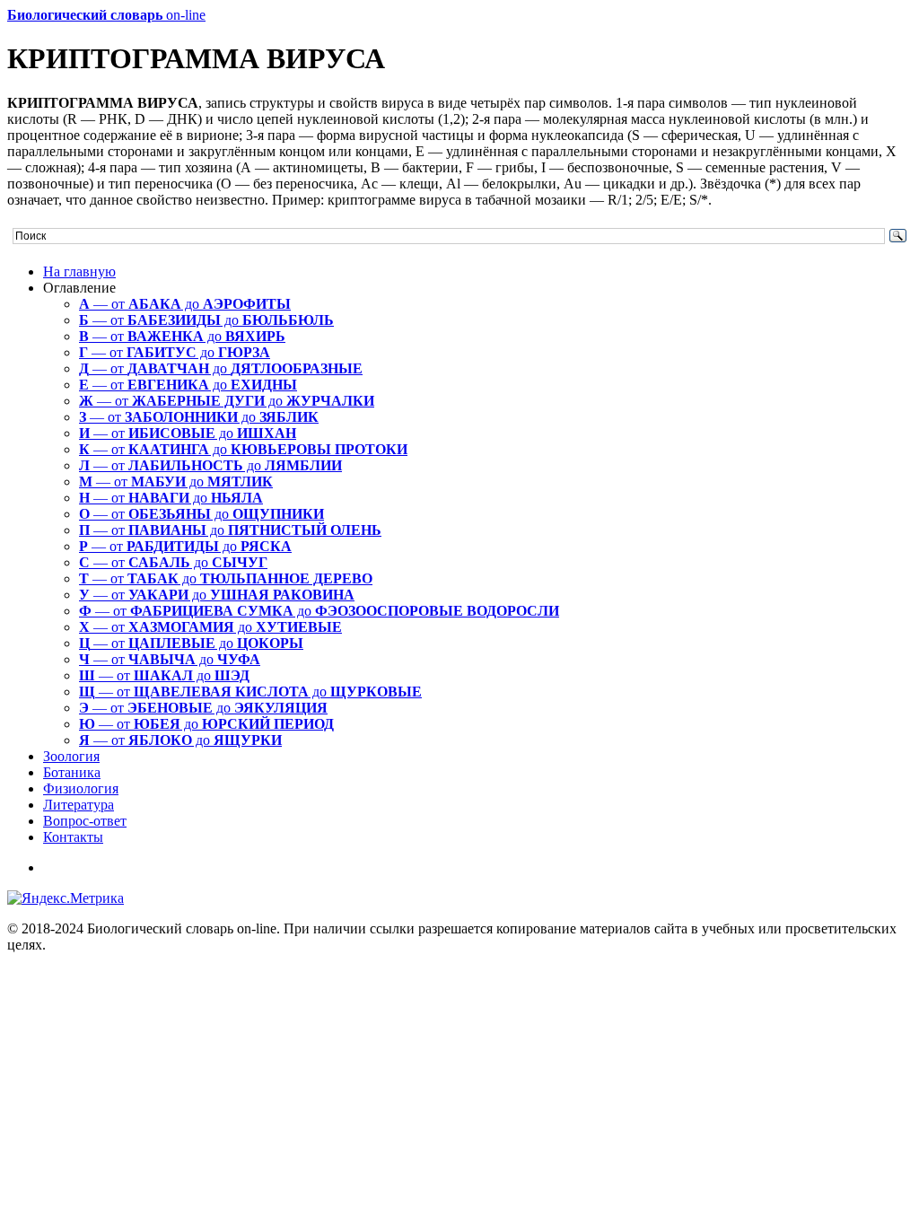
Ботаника (72, 772)
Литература (78, 804)
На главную (79, 271)
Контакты (73, 837)
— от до (185, 303)
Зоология (71, 756)
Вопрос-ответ (85, 820)
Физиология (80, 788)
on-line (106, 14)
